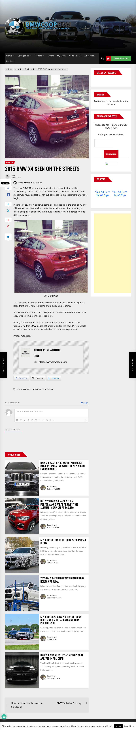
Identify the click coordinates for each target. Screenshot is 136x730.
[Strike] (28, 420)
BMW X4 (38, 389)
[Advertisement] (114, 253)
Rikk (13, 175)
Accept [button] (118, 726)
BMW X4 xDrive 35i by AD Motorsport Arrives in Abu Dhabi (61, 656)
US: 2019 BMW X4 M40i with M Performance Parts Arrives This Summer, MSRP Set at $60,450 (59, 504)
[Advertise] (102, 187)
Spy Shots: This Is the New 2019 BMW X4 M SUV (63, 541)
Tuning (51, 56)
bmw (32, 389)
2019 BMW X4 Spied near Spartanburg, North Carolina (62, 579)
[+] (54, 420)
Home (9, 56)
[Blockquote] (39, 420)
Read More (129, 726)
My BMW (61, 56)
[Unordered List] (36, 420)
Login (85, 402)
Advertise (89, 56)
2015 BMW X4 (23, 389)
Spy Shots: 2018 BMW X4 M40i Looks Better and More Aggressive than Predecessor (60, 620)
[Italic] (21, 420)
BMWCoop (102, 79)
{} (50, 420)
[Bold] (17, 420)
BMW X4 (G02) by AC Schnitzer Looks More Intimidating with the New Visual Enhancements (62, 466)
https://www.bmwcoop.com (53, 362)
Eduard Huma (52, 487)
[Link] (47, 420)
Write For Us (75, 56)
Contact (10, 61)
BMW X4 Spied (47, 389)
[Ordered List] (32, 420)
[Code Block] (43, 420)
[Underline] (24, 420)
